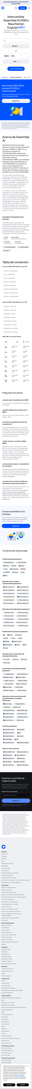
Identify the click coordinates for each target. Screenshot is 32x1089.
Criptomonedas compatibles (9, 942)
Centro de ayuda (6, 925)
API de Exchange (6, 1036)
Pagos (3, 973)
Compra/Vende (5, 949)
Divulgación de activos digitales (11, 882)
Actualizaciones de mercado (9, 904)
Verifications (5, 1024)
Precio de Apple (6, 1062)
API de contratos (6, 1043)
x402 (2, 1012)
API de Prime (5, 1040)
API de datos (5, 1021)
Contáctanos (5, 927)
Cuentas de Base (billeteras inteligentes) (13, 1007)
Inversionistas (5, 868)
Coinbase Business (7, 971)
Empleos (4, 856)
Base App (4, 952)
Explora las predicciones (8, 963)
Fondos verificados (7, 993)
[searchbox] (16, 61)
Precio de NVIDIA (6, 1060)
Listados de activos (7, 968)
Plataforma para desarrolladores (11, 998)
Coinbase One (5, 954)
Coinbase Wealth (6, 956)
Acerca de (4, 854)
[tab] (5, 77)
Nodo (3, 1026)
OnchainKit (4, 1019)
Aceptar (22, 1085)
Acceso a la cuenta (7, 939)
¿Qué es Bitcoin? (6, 906)
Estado (3, 944)
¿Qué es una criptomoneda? (9, 909)
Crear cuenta (5, 930)
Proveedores (5, 870)
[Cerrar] (28, 1066)
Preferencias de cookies (8, 877)
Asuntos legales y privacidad (10, 873)
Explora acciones (6, 890)
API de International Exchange (10, 1038)
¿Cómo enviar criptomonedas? (10, 918)
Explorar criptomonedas (8, 887)
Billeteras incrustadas (8, 1005)
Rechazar (9, 1085)
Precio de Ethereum (7, 1050)
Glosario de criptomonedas (9, 902)
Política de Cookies (19, 1075)
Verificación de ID (6, 932)
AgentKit (4, 1029)
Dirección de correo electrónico (10, 791)
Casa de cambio (6, 985)
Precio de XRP (5, 1055)
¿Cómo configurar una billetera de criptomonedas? (11, 914)
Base (2, 1000)
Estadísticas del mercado (9, 892)
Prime (3, 981)
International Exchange (8, 988)
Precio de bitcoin (6, 1048)
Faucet (3, 1033)
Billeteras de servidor (8, 1002)
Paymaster (4, 1017)
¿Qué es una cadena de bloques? (11, 911)
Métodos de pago (6, 937)
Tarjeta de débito (6, 961)
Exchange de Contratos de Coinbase (12, 990)
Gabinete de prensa (7, 863)
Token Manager (6, 976)
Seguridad (4, 866)
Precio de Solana (6, 1053)
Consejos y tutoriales (7, 899)
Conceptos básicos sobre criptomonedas (13, 897)
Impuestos (4, 920)
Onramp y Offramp (6, 1009)
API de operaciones (7, 1014)
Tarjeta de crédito (6, 959)
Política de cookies (7, 875)
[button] (29, 8)
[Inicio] (2, 8)
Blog (2, 861)
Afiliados (4, 858)
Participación (5, 983)
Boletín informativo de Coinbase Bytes (12, 894)
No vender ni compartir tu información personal (15, 880)
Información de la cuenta (8, 935)
